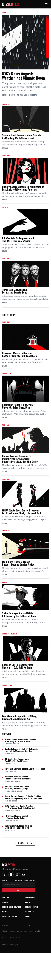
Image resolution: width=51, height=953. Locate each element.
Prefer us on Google (10, 945)
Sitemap (34, 938)
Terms (19, 931)
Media (4, 912)
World (27, 902)
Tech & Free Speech (9, 916)
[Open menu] (46, 4)
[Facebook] (11, 874)
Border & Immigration (11, 907)
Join (18, 890)
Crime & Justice (31, 907)
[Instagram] (17, 874)
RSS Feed (13, 938)
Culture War (30, 897)
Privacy (12, 931)
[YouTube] (23, 874)
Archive (38, 931)
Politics (5, 897)
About (4, 931)
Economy (5, 902)
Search (5, 938)
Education (29, 912)
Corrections (28, 931)
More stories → (25, 843)
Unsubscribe (24, 938)
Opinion (28, 916)
